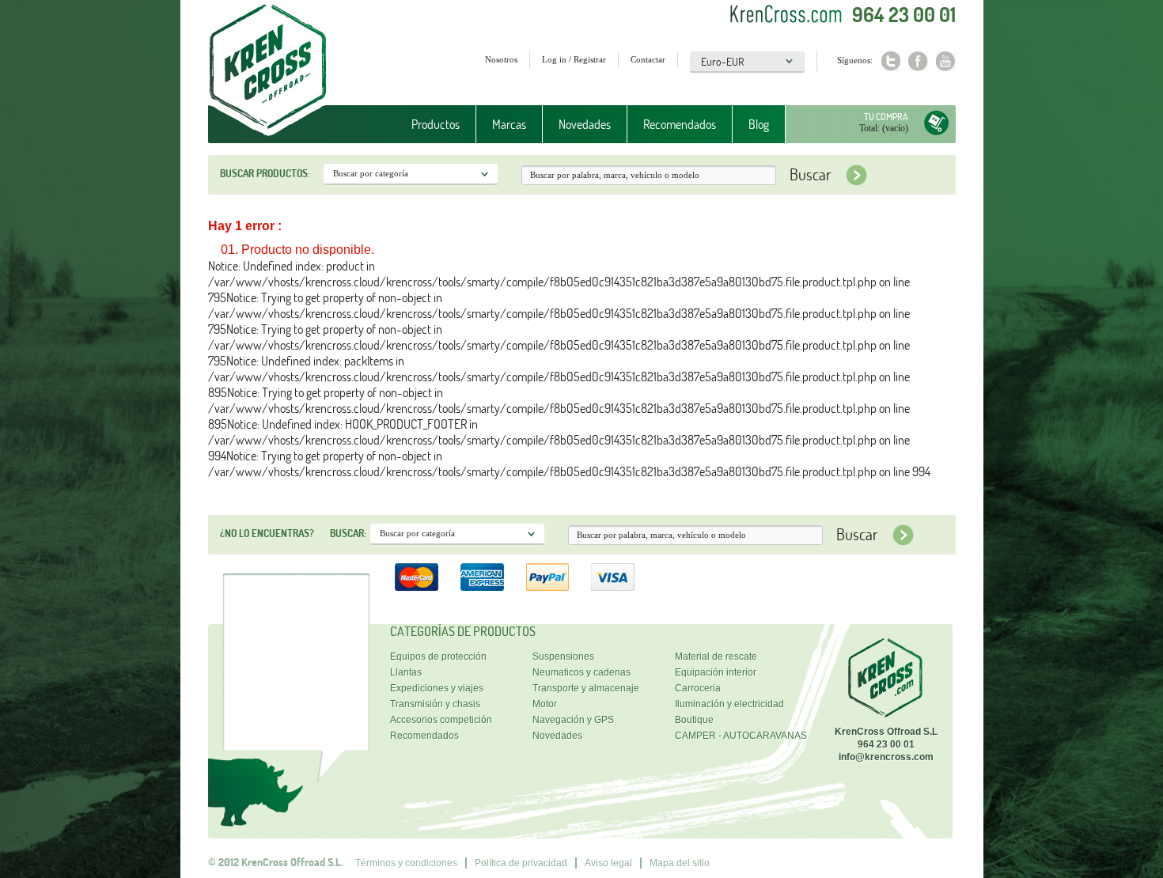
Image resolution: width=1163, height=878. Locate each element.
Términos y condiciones (406, 863)
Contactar (648, 59)
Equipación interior (715, 672)
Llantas (406, 672)
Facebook (918, 61)
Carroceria (698, 688)
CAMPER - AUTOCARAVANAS (741, 735)
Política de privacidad (521, 863)
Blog (758, 124)
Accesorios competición (441, 719)
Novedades (585, 124)
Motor (544, 704)
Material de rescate (716, 656)
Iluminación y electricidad (729, 704)
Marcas (501, 124)
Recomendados (679, 124)
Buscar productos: (265, 173)
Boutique (694, 719)
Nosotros (501, 59)
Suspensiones (563, 656)
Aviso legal (608, 863)
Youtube (946, 61)
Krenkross (268, 71)
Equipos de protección (438, 656)
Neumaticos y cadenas (581, 672)
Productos (428, 124)
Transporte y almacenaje (585, 688)
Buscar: (348, 533)
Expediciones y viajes (436, 688)
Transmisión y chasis (435, 704)
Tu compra (886, 117)
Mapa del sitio (680, 863)
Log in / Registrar (574, 59)
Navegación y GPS (573, 719)
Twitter (890, 61)
